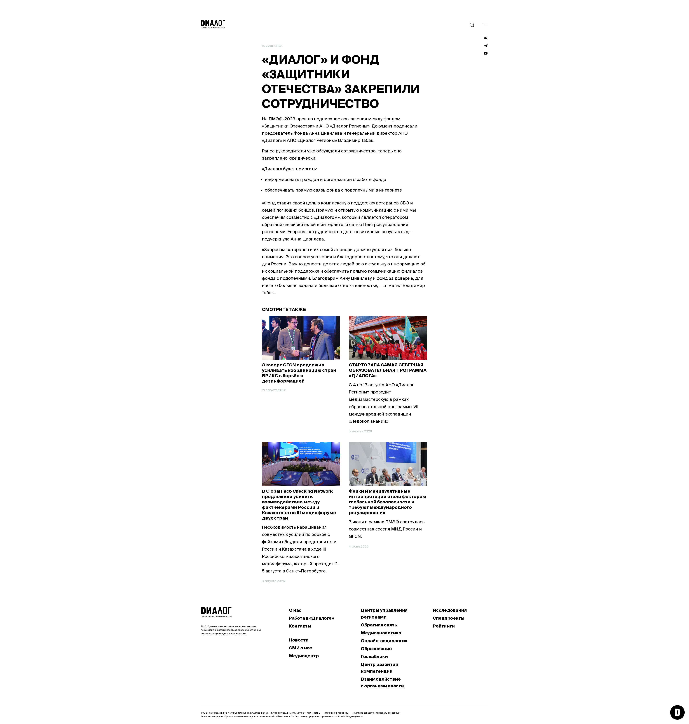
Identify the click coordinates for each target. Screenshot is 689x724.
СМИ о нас (300, 647)
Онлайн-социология (384, 640)
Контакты (300, 626)
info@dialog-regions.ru (336, 713)
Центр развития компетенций (379, 668)
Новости (299, 640)
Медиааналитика (381, 632)
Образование (376, 648)
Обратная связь (379, 624)
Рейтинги (444, 626)
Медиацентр (304, 655)
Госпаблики (374, 656)
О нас (295, 610)
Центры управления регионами (384, 613)
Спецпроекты (449, 618)
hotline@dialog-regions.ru (349, 716)
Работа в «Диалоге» (311, 618)
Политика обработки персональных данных (376, 713)
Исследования (450, 610)
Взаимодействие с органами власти (382, 682)
